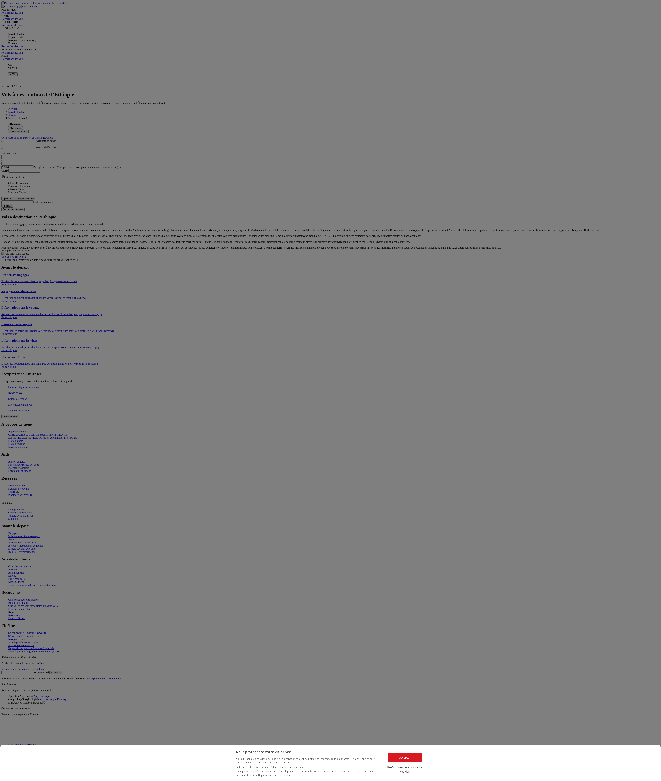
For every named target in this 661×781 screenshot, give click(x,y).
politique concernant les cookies (272, 775)
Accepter (405, 757)
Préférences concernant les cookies (404, 769)
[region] (330, 763)
